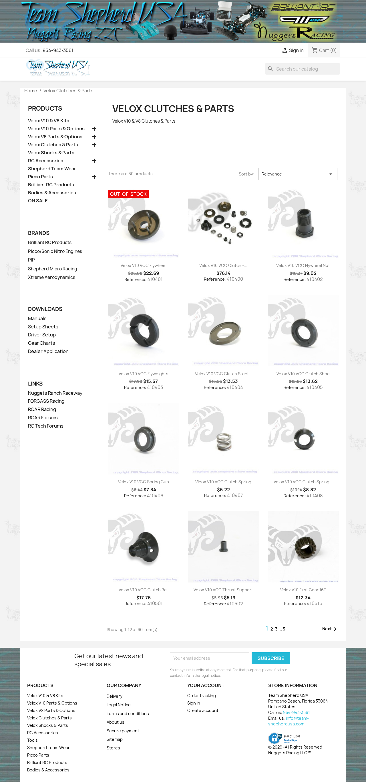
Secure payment (123, 730)
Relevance (298, 174)
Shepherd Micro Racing (52, 269)
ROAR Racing (42, 409)
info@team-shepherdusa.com (288, 721)
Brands (38, 233)
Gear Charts (41, 343)
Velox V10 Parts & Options (56, 129)
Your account (205, 685)
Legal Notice (119, 704)
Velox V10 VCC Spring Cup (143, 481)
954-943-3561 (58, 50)
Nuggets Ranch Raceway (55, 393)
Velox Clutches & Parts (53, 145)
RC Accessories (45, 161)
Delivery (114, 696)
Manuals (37, 318)
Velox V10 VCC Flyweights (143, 373)
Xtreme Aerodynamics (51, 277)
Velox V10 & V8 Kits (48, 121)
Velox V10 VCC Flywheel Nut (303, 265)
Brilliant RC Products (51, 185)
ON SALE (38, 201)
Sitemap (115, 739)
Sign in (193, 703)
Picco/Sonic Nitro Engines (55, 251)
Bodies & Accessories (52, 193)
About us (115, 722)
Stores (113, 748)
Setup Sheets (43, 327)
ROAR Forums (43, 417)
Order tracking (201, 695)
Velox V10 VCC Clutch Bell (143, 590)
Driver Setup (42, 335)
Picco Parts (40, 177)
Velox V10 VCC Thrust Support (223, 590)
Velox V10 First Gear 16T (303, 590)
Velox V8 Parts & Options (55, 137)
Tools (32, 740)
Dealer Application (48, 351)
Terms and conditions (128, 713)
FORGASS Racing (46, 401)
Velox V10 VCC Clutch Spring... (303, 481)
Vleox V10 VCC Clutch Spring (223, 481)
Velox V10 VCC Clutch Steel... (223, 373)
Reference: (135, 279)
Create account (202, 710)
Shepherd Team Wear (52, 169)
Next (330, 629)
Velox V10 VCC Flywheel (143, 265)
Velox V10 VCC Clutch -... (223, 265)
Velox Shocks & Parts (51, 153)
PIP (31, 260)
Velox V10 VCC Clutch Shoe (303, 373)
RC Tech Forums (45, 426)
